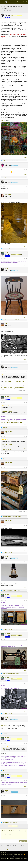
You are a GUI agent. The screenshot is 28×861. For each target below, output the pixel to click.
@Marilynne (4, 725)
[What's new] (23, 1)
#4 (26, 200)
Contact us (3, 854)
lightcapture (8, 323)
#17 (26, 723)
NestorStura (8, 194)
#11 (26, 467)
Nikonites (4, 852)
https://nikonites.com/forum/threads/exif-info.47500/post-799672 (12, 382)
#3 (26, 186)
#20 (26, 795)
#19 (26, 780)
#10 (26, 436)
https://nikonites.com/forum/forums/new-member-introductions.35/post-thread (12, 421)
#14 (26, 600)
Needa (6, 181)
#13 (26, 562)
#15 (26, 639)
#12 (26, 525)
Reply (26, 157)
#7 (26, 329)
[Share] (25, 20)
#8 (26, 371)
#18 (26, 743)
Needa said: (4, 439)
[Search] (26, 1)
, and (10, 822)
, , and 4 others (10, 177)
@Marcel (3, 120)
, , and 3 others (12, 160)
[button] (2, 831)
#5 (26, 258)
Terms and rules (10, 854)
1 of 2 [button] (10, 826)
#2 (26, 169)
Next (14, 826)
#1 (26, 20)
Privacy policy (17, 854)
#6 (26, 274)
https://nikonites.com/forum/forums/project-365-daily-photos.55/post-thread (13, 388)
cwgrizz (7, 164)
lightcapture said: (5, 374)
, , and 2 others (12, 319)
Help (22, 854)
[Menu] (2, 2)
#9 (26, 402)
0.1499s (18, 858)
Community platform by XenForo (12, 856)
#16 (26, 683)
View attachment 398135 (7, 411)
